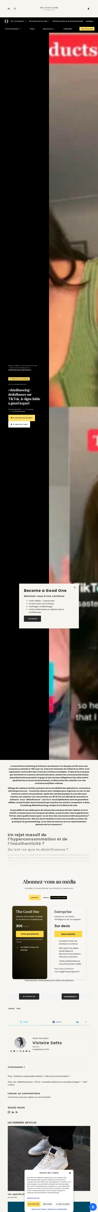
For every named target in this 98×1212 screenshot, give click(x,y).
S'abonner (32, 619)
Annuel (54, 898)
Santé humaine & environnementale (67, 21)
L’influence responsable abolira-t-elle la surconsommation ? (41, 1076)
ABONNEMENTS (70, 996)
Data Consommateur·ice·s (20, 368)
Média (17, 366)
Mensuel (34, 898)
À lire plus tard (20, 424)
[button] (70, 1173)
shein (18, 1008)
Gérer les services (33, 1198)
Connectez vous (15, 1097)
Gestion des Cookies (38, 1209)
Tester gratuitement (30, 934)
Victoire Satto (47, 1043)
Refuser (47, 1204)
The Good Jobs (87, 29)
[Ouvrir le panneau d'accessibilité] (93, 1207)
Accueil (11, 366)
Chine (32, 29)
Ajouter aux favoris (22, 418)
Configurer (63, 1204)
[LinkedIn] (12, 1112)
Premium (11, 1008)
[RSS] (16, 1112)
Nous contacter (68, 934)
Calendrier (67, 29)
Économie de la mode (38, 21)
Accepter (33, 1204)
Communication (12, 29)
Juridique (89, 21)
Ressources (48, 29)
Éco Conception (17, 21)
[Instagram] (9, 1112)
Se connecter (29, 996)
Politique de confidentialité (57, 1209)
